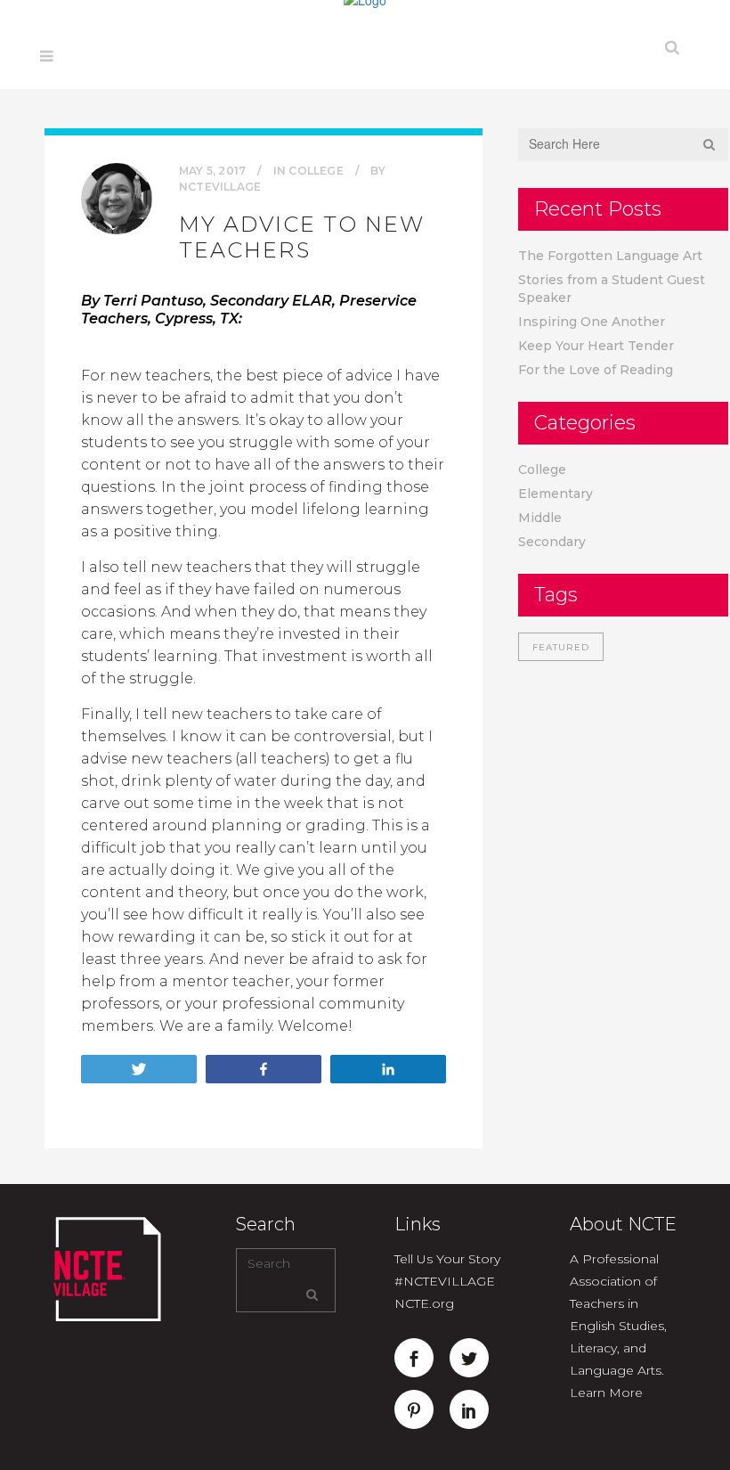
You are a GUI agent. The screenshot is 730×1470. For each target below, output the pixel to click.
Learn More (606, 1392)
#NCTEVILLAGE (444, 1281)
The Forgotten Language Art (610, 256)
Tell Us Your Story (447, 1259)
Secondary (552, 542)
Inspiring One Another (591, 322)
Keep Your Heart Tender (596, 346)
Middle (540, 518)
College (315, 170)
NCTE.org (424, 1303)
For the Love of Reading (595, 370)
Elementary (555, 494)
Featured (560, 647)
